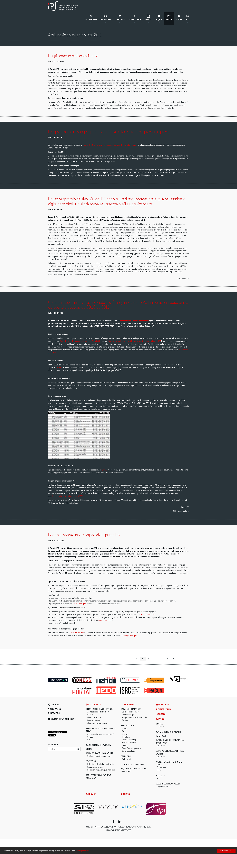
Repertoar (161, 736)
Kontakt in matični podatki (63, 719)
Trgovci (125, 734)
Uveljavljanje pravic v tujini (100, 753)
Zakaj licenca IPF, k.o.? (131, 709)
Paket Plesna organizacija (131, 748)
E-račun (125, 720)
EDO (158, 778)
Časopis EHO (161, 767)
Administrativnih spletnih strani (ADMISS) (67, 496)
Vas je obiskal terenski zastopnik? (134, 717)
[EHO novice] (106, 680)
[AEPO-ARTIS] (132, 807)
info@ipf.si (55, 713)
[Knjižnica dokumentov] (154, 680)
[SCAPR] (108, 807)
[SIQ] (84, 808)
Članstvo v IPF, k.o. (94, 717)
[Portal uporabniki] (82, 690)
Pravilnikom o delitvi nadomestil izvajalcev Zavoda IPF (80, 341)
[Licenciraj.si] (58, 679)
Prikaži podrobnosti (83, 851)
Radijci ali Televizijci (129, 742)
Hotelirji (125, 745)
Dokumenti (126, 759)
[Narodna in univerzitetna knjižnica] (178, 679)
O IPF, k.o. (159, 723)
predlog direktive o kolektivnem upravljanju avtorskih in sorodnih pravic (109, 145)
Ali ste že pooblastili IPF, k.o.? (99, 709)
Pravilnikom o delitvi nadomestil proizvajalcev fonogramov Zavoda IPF (134, 341)
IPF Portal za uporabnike (132, 764)
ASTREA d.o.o (128, 827)
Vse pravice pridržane (141, 827)
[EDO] (106, 690)
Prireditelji (126, 737)
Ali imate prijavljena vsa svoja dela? (100, 734)
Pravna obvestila (93, 720)
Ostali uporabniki (128, 751)
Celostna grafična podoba (168, 783)
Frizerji (124, 728)
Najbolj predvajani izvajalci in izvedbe (101, 770)
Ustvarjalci (91, 19)
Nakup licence (127, 725)
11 (179, 658)
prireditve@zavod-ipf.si (128, 635)
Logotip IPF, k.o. (163, 786)
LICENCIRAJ (120, 19)
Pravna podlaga (128, 714)
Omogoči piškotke (226, 851)
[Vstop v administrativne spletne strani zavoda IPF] (82, 680)
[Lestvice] (130, 680)
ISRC (89, 739)
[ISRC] (130, 690)
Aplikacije (160, 775)
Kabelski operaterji (129, 739)
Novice (169, 19)
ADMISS (179, 19)
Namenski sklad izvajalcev (98, 745)
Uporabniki (105, 19)
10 (173, 658)
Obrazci (148, 19)
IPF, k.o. (159, 19)
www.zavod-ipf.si (79, 603)
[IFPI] (156, 809)
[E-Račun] (154, 689)
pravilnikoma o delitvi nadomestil (134, 320)
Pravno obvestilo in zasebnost (118, 830)
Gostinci (125, 731)
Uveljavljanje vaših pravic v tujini (99, 756)
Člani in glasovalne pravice (97, 723)
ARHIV (159, 770)
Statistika (91, 761)
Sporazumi (126, 756)
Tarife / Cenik (134, 19)
